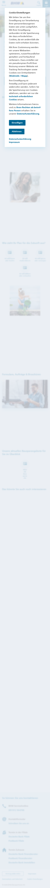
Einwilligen (17, 122)
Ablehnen (17, 131)
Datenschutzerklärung (28, 113)
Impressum (14, 142)
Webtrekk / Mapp (18, 76)
